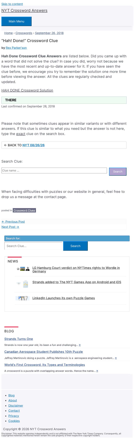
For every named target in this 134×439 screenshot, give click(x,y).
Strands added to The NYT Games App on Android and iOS (76, 282)
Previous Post (13, 221)
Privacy (13, 416)
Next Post (10, 227)
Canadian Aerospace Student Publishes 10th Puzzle (43, 352)
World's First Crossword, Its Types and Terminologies (44, 365)
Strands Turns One (18, 339)
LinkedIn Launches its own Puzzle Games (63, 298)
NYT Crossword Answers (24, 10)
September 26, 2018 (49, 33)
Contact (14, 410)
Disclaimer (15, 405)
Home (8, 33)
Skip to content (12, 4)
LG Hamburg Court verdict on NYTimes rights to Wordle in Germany (76, 269)
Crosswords (24, 33)
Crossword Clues (24, 210)
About (12, 400)
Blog (11, 395)
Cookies (14, 421)
